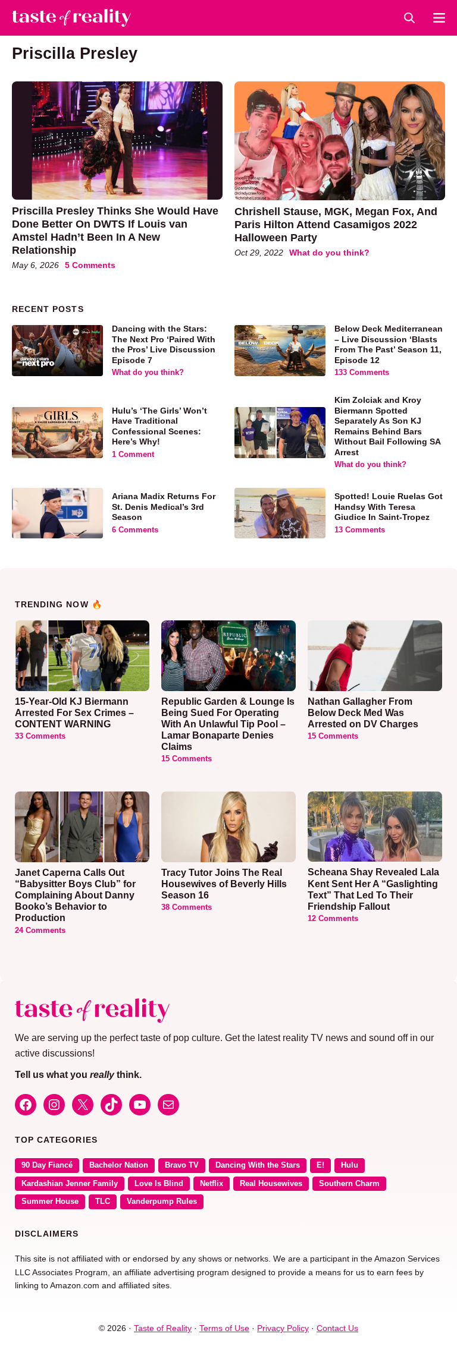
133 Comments (361, 372)
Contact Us (337, 1328)
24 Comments (40, 930)
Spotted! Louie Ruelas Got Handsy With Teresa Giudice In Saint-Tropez (388, 506)
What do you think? (329, 252)
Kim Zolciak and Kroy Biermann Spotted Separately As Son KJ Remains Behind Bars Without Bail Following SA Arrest (387, 426)
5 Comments (90, 265)
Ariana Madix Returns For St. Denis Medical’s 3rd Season (163, 506)
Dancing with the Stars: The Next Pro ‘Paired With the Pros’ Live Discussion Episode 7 (163, 344)
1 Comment (133, 454)
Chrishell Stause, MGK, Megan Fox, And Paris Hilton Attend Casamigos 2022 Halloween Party (335, 224)
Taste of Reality (163, 1328)
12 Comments (333, 919)
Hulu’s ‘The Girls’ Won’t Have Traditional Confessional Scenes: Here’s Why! (159, 426)
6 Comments (135, 530)
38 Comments (186, 907)
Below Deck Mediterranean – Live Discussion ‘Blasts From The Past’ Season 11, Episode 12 (388, 344)
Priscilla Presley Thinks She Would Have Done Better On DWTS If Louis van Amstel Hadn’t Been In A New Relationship (115, 230)
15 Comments (186, 759)
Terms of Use (224, 1328)
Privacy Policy (283, 1328)
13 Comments (359, 530)
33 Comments (40, 736)
